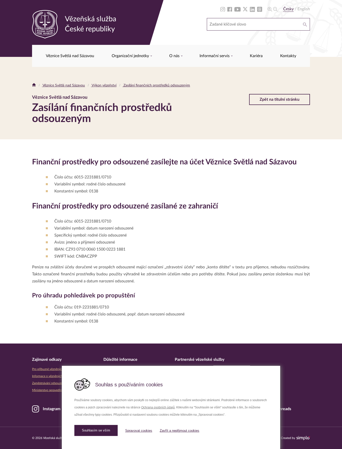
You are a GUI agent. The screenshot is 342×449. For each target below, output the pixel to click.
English (303, 9)
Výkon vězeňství (103, 85)
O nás (175, 56)
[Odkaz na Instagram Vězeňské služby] (222, 9)
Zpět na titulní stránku (279, 99)
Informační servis (215, 56)
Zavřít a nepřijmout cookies (179, 430)
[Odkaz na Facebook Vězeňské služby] (229, 9)
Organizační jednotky (131, 56)
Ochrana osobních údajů (158, 407)
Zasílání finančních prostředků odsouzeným (156, 85)
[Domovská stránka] (34, 85)
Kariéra (256, 56)
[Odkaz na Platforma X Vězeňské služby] (245, 9)
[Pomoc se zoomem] (272, 9)
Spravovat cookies (138, 430)
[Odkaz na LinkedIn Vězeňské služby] (252, 9)
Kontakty (288, 56)
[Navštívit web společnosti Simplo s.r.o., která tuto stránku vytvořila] (303, 438)
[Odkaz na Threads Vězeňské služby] (259, 9)
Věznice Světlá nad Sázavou (70, 56)
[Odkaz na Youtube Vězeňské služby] (237, 9)
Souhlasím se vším (96, 430)
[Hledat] (305, 24)
